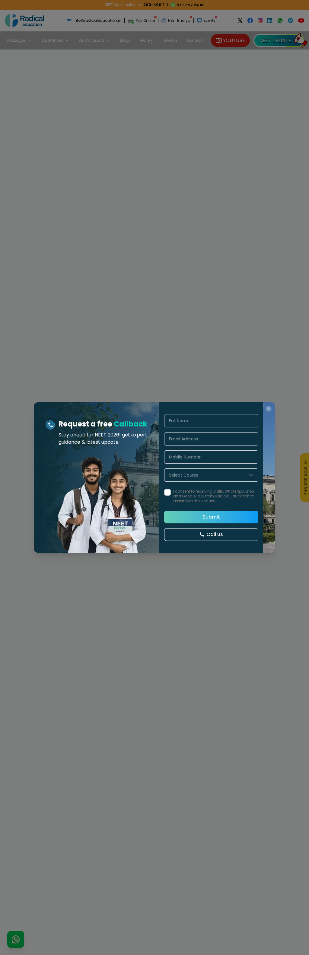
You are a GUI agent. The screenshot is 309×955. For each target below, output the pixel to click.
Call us (214, 534)
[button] (251, 475)
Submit (211, 516)
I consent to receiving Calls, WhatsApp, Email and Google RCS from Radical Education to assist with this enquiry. (214, 496)
